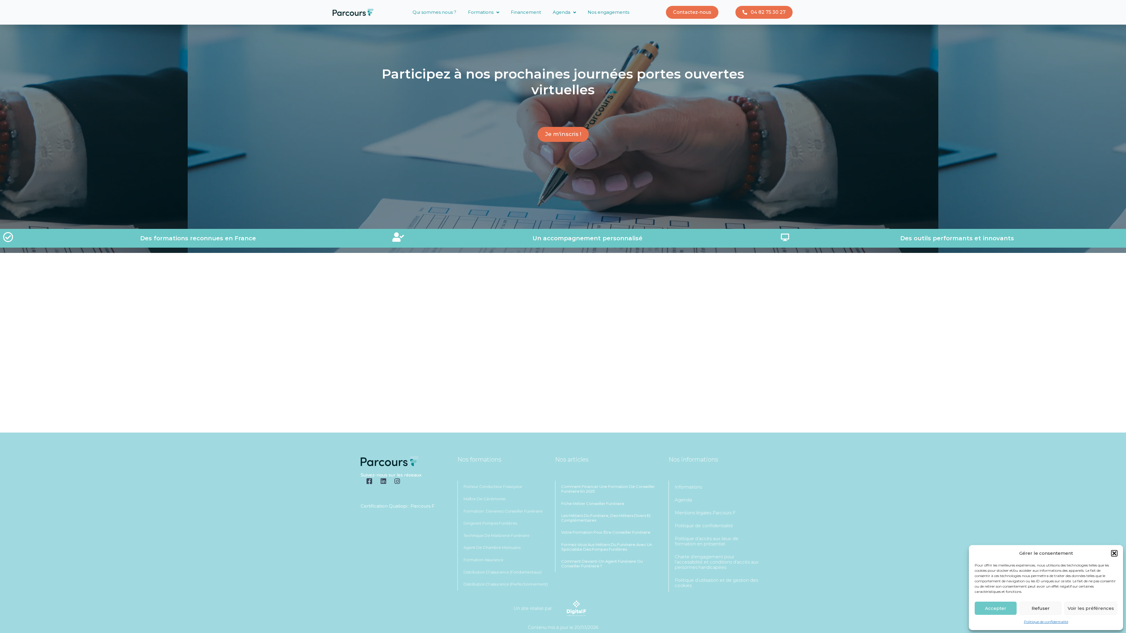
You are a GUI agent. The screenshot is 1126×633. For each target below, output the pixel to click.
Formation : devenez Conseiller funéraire (503, 511)
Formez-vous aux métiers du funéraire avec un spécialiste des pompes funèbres (606, 547)
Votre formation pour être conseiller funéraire (605, 532)
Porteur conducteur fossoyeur (493, 486)
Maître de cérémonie (485, 498)
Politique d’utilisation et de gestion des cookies (716, 582)
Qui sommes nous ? (434, 12)
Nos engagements (608, 12)
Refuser (1041, 608)
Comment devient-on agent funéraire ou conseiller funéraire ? (602, 563)
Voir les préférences (1091, 608)
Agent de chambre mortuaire (492, 547)
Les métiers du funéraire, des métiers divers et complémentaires (606, 518)
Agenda (561, 12)
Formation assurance (483, 559)
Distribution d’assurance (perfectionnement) (506, 584)
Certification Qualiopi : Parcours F (398, 506)
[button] (1114, 553)
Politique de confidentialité (1046, 622)
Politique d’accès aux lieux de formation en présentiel (706, 541)
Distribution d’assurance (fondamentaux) (503, 572)
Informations (688, 487)
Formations (481, 12)
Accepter (995, 608)
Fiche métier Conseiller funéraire (592, 503)
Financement (526, 12)
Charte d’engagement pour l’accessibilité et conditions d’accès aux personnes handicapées (717, 562)
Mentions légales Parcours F (705, 512)
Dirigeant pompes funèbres (490, 523)
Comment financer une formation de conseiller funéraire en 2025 (608, 489)
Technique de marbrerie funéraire (497, 535)
